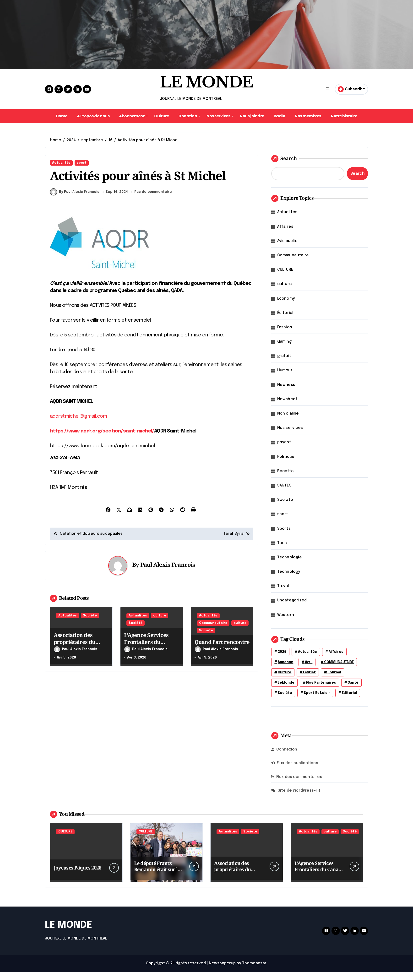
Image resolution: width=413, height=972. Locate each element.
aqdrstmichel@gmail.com (78, 416)
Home (61, 116)
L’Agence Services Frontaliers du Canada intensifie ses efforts (150, 645)
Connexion (286, 749)
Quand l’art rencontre (222, 641)
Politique (286, 457)
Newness (286, 385)
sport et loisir (317, 693)
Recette (285, 471)
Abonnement (132, 116)
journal (334, 672)
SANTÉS (284, 485)
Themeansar (254, 963)
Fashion (284, 327)
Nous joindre (252, 116)
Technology (288, 572)
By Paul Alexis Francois (79, 192)
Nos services (218, 116)
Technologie (289, 557)
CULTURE (285, 270)
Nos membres (308, 116)
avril (308, 662)
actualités (307, 651)
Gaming (284, 342)
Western (285, 615)
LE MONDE (206, 82)
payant (284, 442)
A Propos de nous (93, 116)
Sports (284, 529)
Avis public (287, 241)
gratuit (284, 356)
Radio (279, 116)
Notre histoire (344, 116)
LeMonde (286, 682)
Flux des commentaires (299, 777)
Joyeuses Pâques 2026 (77, 867)
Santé (353, 682)
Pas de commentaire (153, 192)
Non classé (288, 413)
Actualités (61, 162)
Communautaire (213, 623)
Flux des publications (297, 763)
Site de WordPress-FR (299, 790)
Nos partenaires (321, 682)
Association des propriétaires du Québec (74, 641)
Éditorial (285, 313)
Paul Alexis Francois (167, 564)
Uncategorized (292, 600)
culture (159, 615)
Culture (161, 116)
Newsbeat (287, 399)
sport (82, 162)
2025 (282, 651)
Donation (188, 116)
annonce (285, 662)
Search (288, 158)
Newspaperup (222, 963)
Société (90, 615)
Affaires (285, 227)
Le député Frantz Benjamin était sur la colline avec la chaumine (157, 872)
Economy (286, 299)
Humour (285, 370)
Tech (282, 543)
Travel (283, 586)
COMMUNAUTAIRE (339, 662)
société (285, 693)
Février (309, 672)
